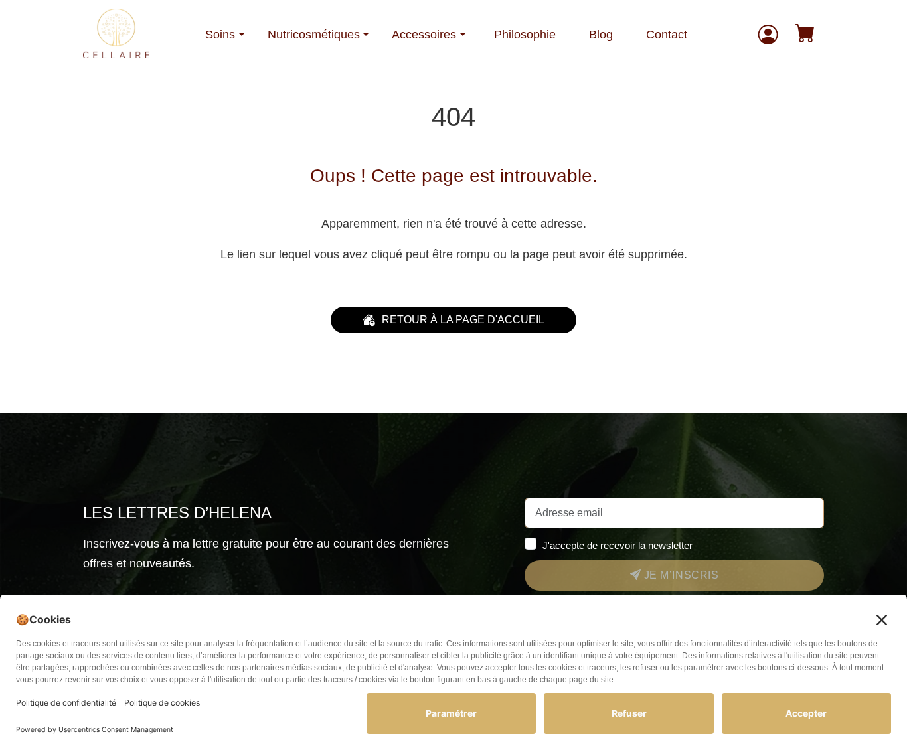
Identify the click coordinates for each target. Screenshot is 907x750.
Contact (666, 34)
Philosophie (525, 34)
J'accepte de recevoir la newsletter (617, 545)
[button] (805, 35)
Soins (220, 34)
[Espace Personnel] (768, 34)
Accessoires (424, 34)
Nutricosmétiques (314, 34)
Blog (601, 34)
